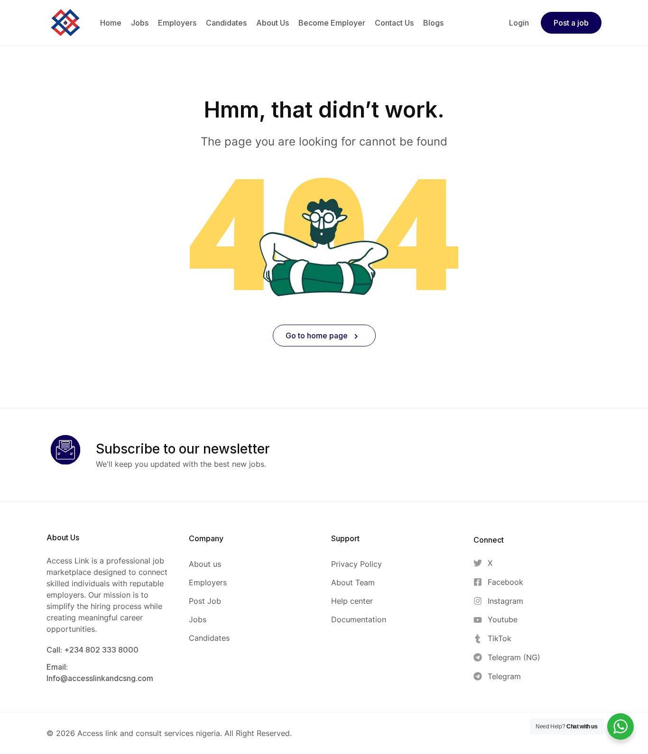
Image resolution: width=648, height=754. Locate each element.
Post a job (571, 22)
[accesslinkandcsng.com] (65, 22)
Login (519, 22)
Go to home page (318, 335)
